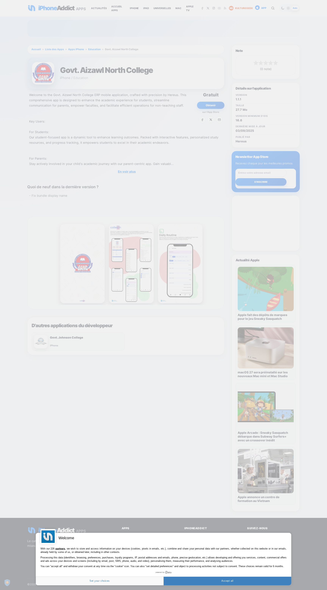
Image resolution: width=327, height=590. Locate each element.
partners (60, 548)
